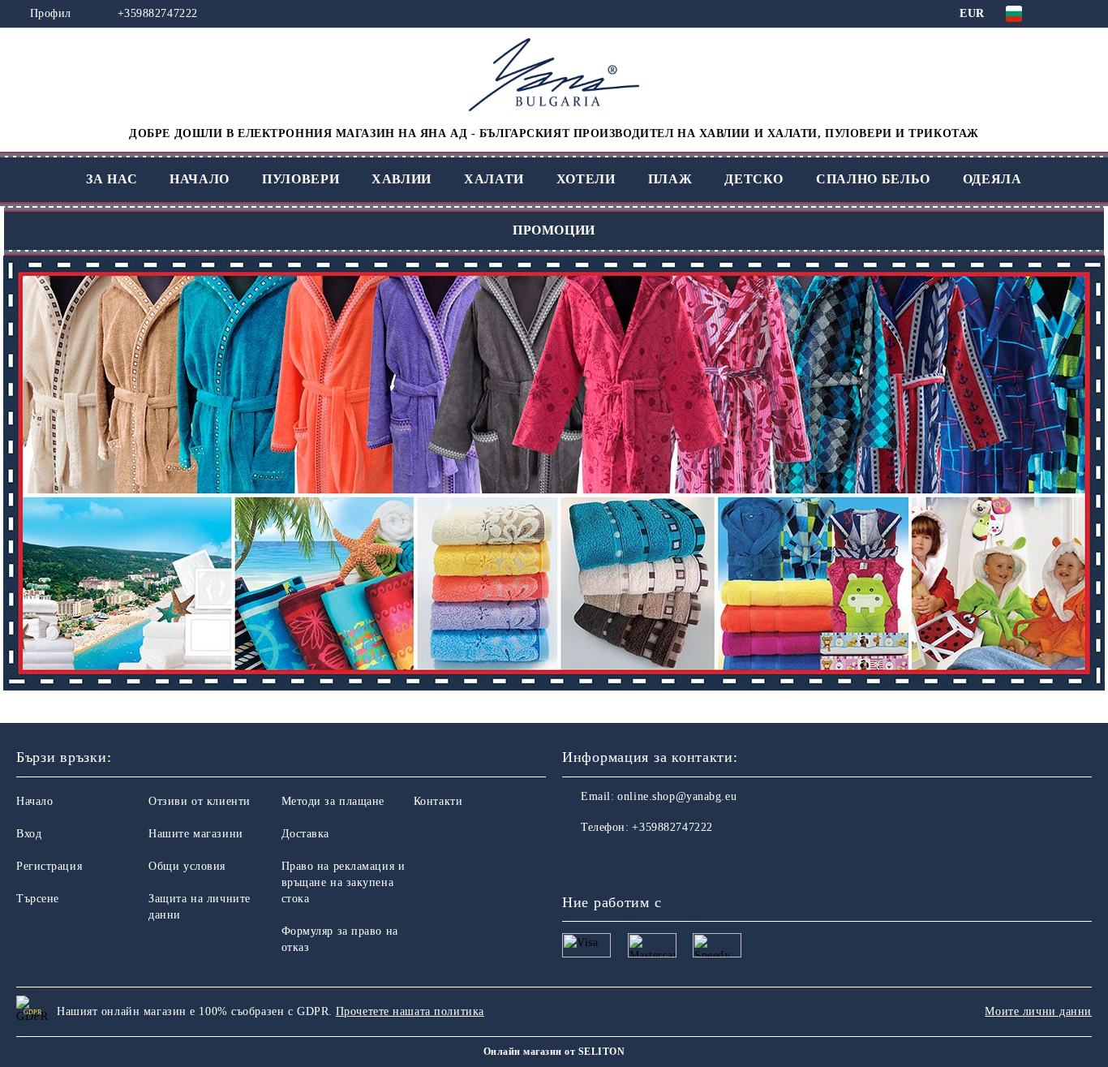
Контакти (438, 801)
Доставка (305, 834)
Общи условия (186, 866)
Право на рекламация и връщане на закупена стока (343, 882)
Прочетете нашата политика (410, 1011)
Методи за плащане (333, 801)
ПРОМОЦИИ (554, 230)
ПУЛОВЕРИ (300, 179)
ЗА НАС (111, 179)
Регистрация (49, 866)
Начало (34, 801)
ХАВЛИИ (401, 179)
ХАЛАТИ (494, 179)
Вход (28, 834)
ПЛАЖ (670, 179)
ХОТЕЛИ (586, 179)
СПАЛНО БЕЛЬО (873, 179)
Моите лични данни (1038, 1011)
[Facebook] (575, 860)
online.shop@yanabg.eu (677, 796)
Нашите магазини (195, 834)
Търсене (37, 899)
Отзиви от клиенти (199, 801)
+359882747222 (158, 13)
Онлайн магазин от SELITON (554, 1051)
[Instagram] (611, 860)
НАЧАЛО (200, 179)
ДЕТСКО (754, 179)
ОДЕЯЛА (992, 179)
